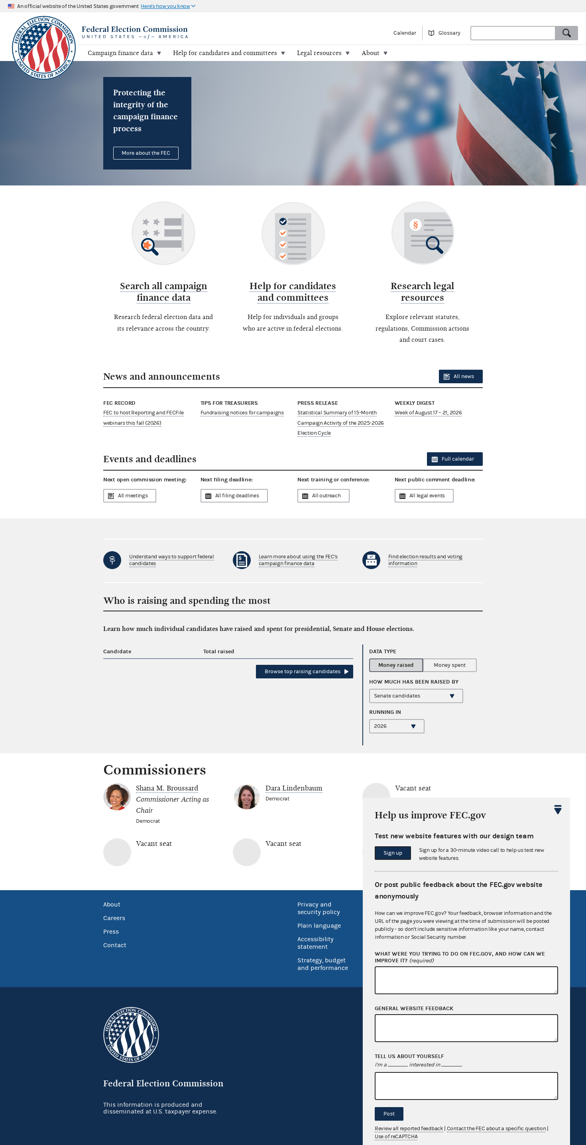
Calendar (404, 33)
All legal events (427, 496)
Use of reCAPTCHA (396, 1136)
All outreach (326, 496)
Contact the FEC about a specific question (496, 1128)
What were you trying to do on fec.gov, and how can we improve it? (460, 957)
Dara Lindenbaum (293, 788)
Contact (114, 945)
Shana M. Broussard (167, 788)
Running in (385, 712)
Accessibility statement (315, 943)
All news (464, 376)
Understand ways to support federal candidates (171, 560)
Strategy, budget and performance (322, 964)
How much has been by (413, 681)
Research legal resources (422, 291)
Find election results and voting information (425, 560)
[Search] (567, 33)
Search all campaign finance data (163, 291)
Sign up (392, 853)
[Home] (158, 32)
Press (111, 931)
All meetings (132, 496)
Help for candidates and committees (293, 291)
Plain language (319, 925)
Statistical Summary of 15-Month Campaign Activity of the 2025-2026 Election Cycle (340, 423)
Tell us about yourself (409, 1056)
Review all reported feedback (409, 1128)
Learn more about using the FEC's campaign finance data (298, 560)
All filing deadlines (237, 496)
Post (389, 1114)
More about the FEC (146, 153)
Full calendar (458, 459)
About (111, 904)
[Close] (558, 810)
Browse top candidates (302, 671)
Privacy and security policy (318, 908)
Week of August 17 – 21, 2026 (428, 413)
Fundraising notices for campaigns (242, 413)
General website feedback (414, 1008)
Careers (114, 918)
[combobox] (513, 33)
